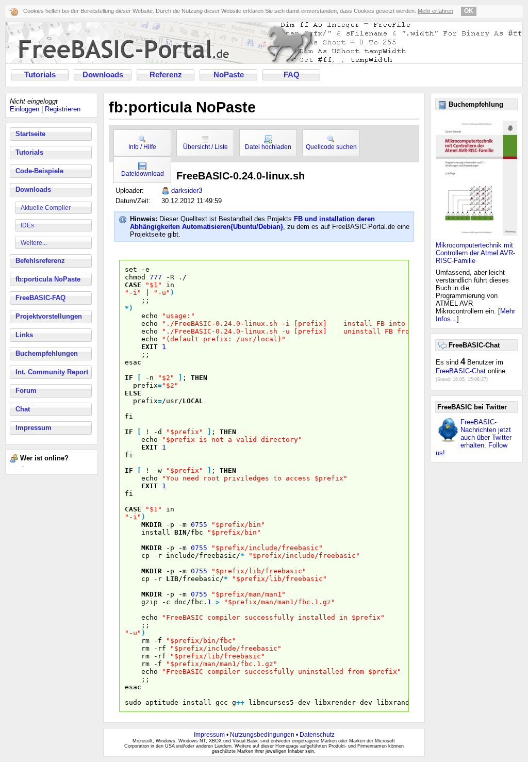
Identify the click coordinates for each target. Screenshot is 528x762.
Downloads (102, 75)
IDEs (27, 225)
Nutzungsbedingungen (262, 734)
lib (172, 579)
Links (24, 335)
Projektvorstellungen (48, 316)
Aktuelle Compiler (46, 207)
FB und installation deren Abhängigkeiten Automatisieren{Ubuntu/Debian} (252, 222)
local (193, 401)
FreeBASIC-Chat (461, 371)
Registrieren (62, 109)
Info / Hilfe (142, 147)
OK (468, 10)
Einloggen (24, 109)
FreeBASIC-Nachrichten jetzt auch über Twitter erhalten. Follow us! (474, 437)
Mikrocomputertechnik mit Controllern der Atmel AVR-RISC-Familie (475, 252)
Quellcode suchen (331, 147)
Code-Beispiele (39, 171)
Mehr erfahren (435, 11)
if (129, 378)
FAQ (292, 75)
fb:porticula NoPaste (47, 279)
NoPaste (228, 75)
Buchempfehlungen (46, 353)
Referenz (166, 75)
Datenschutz (317, 734)
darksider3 (186, 190)
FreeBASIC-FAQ (40, 298)
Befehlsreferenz (40, 260)
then (199, 378)
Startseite (30, 134)
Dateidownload (142, 173)
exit (149, 347)
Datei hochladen (268, 147)
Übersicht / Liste (205, 147)
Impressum (33, 428)
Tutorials (40, 75)
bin (180, 532)
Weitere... (34, 242)
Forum (26, 390)
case (133, 285)
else (133, 393)
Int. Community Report (51, 372)
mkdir (151, 524)
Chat (22, 409)
